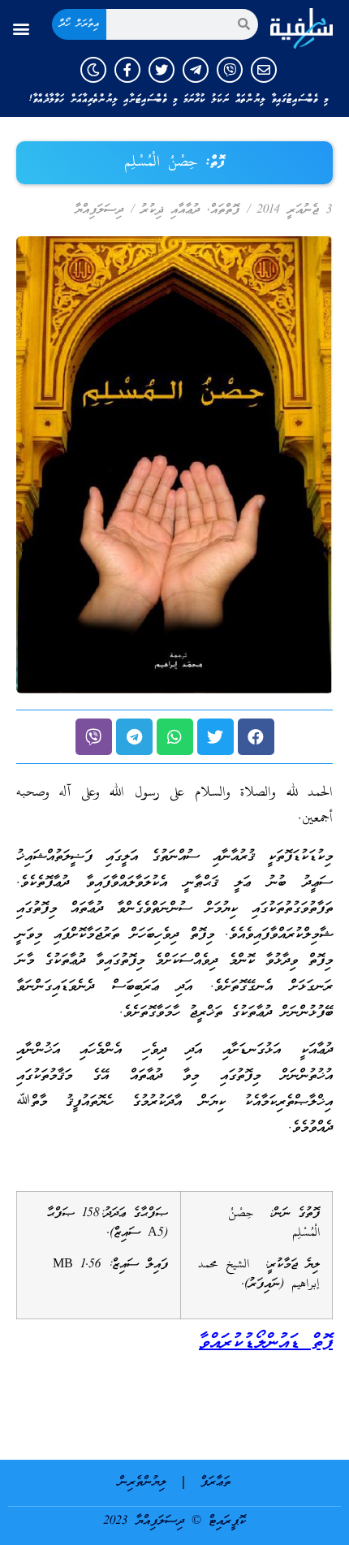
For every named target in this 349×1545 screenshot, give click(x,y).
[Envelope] (264, 70)
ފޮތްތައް (224, 210)
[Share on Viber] (93, 737)
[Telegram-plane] (196, 70)
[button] (21, 28)
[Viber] (230, 70)
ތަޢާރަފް (215, 1482)
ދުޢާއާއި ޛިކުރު (170, 210)
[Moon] (93, 70)
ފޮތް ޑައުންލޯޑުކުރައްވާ (266, 1343)
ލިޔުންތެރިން (142, 1482)
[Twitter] (161, 70)
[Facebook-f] (127, 70)
